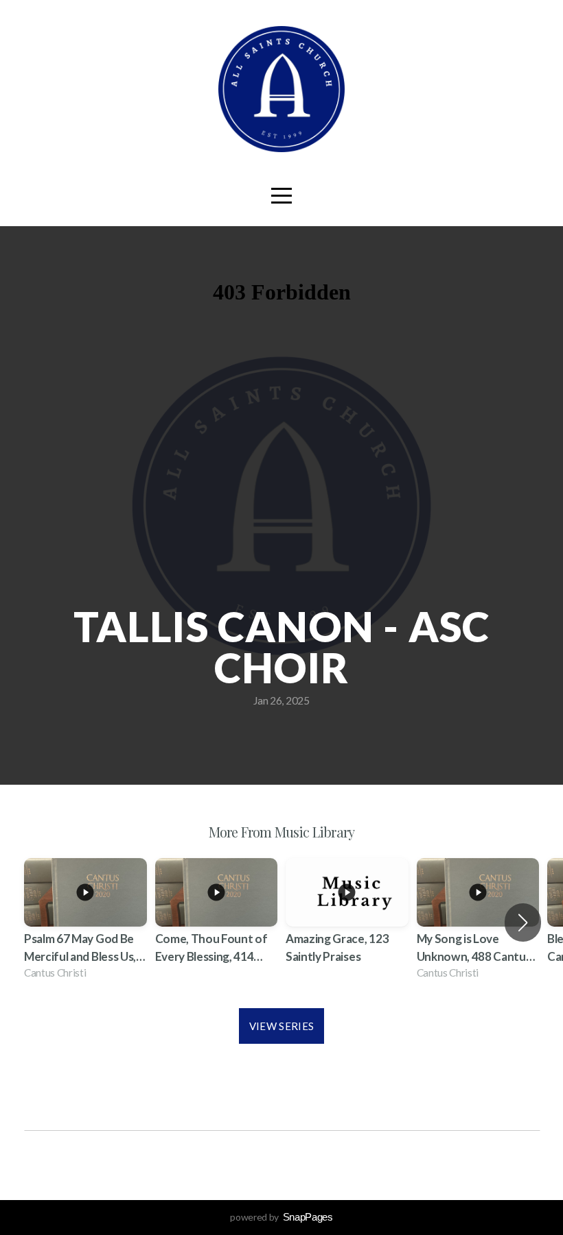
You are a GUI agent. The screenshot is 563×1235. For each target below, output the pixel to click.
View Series (281, 1026)
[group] (85, 923)
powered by (281, 1217)
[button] (523, 922)
